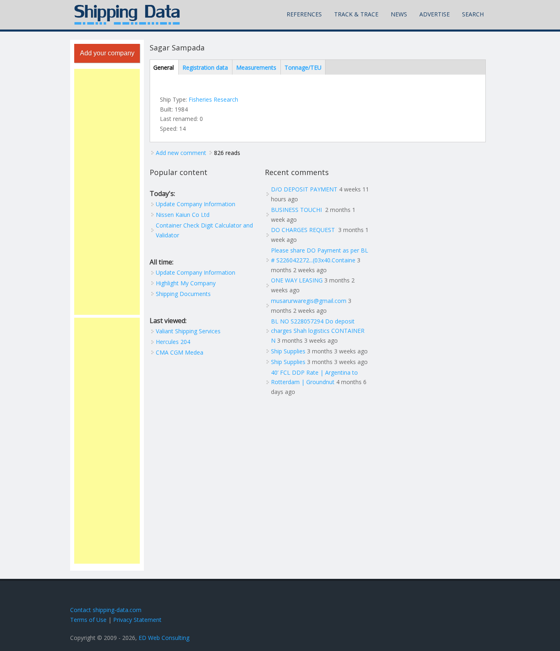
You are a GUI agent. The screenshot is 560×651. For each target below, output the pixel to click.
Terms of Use (88, 620)
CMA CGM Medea (179, 352)
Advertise (434, 14)
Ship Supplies (288, 351)
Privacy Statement (137, 620)
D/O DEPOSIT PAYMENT (304, 189)
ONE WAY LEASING (297, 280)
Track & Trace (356, 14)
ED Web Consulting (164, 638)
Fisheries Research (213, 99)
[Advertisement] (107, 192)
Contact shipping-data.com (105, 610)
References (304, 14)
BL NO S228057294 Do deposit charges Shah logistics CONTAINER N (317, 331)
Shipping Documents (183, 294)
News (399, 14)
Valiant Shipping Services (188, 331)
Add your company (107, 53)
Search (473, 14)
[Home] (127, 15)
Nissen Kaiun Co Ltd (182, 215)
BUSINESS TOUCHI (297, 210)
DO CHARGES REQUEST (304, 230)
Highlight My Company (186, 283)
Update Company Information (195, 204)
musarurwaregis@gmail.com (308, 301)
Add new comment (181, 153)
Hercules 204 (173, 342)
